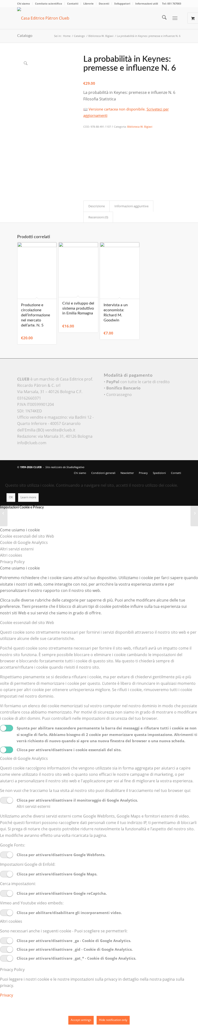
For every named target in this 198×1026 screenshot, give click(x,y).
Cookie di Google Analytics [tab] (24, 542)
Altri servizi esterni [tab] (17, 549)
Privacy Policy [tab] (12, 561)
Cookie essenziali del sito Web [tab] (27, 536)
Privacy (6, 995)
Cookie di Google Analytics (24, 758)
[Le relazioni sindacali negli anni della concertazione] (194, 513)
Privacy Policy (12, 969)
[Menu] (174, 18)
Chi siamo (23, 3)
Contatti (72, 3)
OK (11, 497)
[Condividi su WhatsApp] (86, 146)
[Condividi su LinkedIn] (86, 160)
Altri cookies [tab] (11, 555)
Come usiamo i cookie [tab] (20, 530)
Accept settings (81, 1020)
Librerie (88, 3)
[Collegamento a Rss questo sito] (177, 466)
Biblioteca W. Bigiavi (139, 126)
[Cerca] (162, 18)
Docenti (104, 3)
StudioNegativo (75, 467)
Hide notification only (113, 1020)
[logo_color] (49, 18)
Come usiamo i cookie (20, 568)
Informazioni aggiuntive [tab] (131, 206)
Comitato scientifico (48, 3)
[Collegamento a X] (155, 466)
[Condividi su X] (86, 140)
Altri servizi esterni (33, 806)
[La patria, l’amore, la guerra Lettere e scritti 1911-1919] (3, 513)
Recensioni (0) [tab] (98, 217)
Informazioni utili (146, 3)
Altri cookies (11, 921)
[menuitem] (25, 3)
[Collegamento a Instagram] (86, 179)
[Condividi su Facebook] (86, 133)
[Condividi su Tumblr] (86, 166)
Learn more (28, 497)
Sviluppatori (122, 3)
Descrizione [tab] (96, 206)
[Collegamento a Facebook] (163, 466)
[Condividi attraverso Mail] (86, 173)
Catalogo (24, 36)
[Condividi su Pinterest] (86, 153)
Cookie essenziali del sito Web (27, 622)
